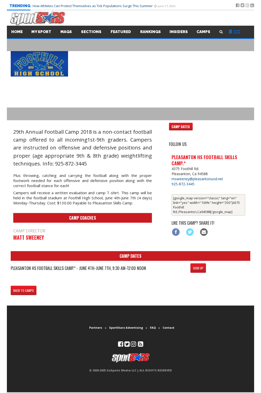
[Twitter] (190, 232)
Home (17, 31)
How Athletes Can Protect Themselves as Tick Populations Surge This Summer (93, 6)
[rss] (140, 345)
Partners (95, 327)
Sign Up (198, 268)
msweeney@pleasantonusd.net (197, 178)
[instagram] (133, 345)
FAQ (153, 327)
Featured (121, 31)
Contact (168, 327)
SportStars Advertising (126, 327)
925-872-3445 (183, 184)
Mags (66, 31)
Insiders (178, 31)
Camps (203, 31)
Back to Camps (23, 290)
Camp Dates (181, 126)
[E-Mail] (203, 232)
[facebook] (121, 345)
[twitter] (127, 345)
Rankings (150, 31)
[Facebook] (176, 232)
